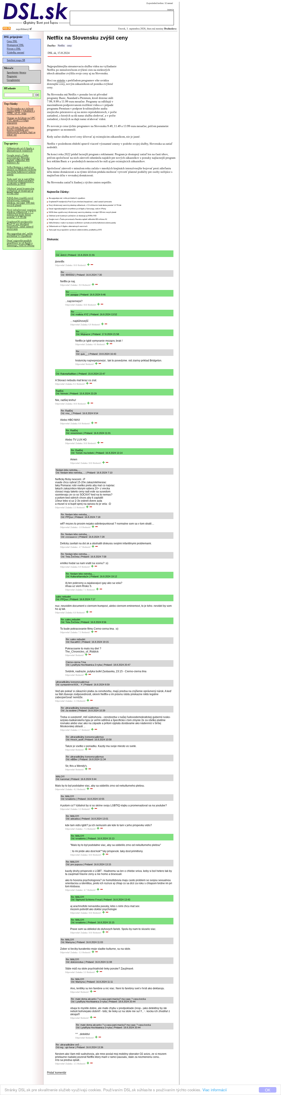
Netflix (61, 45)
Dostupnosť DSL (15, 45)
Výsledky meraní (15, 52)
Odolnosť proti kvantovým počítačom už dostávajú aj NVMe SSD (20, 191)
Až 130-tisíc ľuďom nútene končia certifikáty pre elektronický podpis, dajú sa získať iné (21, 131)
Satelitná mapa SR (16, 60)
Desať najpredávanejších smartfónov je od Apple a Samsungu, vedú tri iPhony (20, 243)
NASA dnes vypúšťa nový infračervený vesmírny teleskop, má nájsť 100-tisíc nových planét (21, 201)
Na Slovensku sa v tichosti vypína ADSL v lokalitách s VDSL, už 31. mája (21, 111)
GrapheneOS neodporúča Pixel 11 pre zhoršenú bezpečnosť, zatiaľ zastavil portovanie (20, 225)
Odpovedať (60, 265)
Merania (22, 72)
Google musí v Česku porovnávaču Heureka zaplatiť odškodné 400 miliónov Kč (18, 159)
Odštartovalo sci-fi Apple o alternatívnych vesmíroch (20, 149)
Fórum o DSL (14, 48)
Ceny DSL (12, 41)
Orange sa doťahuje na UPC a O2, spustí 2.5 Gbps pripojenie (21, 120)
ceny (69, 45)
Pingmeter (12, 76)
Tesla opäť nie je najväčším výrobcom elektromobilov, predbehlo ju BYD (20, 181)
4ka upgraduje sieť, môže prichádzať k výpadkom (20, 234)
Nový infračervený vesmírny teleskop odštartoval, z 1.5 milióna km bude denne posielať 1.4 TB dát (21, 213)
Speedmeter (13, 72)
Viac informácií (214, 1089)
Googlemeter (13, 80)
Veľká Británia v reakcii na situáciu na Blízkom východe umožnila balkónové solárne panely (21, 171)
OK (267, 1090)
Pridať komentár (56, 1072)
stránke (61, 80)
